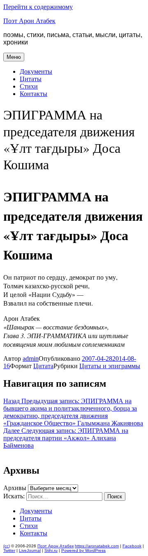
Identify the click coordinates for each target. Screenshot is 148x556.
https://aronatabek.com (97, 546)
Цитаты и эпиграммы (109, 365)
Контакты (33, 93)
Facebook (132, 546)
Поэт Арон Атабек (29, 20)
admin (31, 358)
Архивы (14, 487)
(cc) (6, 546)
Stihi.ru (51, 550)
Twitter (9, 550)
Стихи (29, 86)
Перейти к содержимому (38, 6)
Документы (36, 71)
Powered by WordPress (83, 550)
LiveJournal (30, 550)
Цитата (43, 365)
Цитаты (31, 78)
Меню (14, 57)
